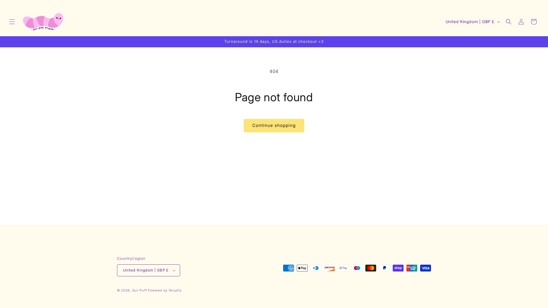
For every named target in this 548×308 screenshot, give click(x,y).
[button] (12, 21)
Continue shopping (274, 125)
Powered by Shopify (165, 290)
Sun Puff (139, 290)
